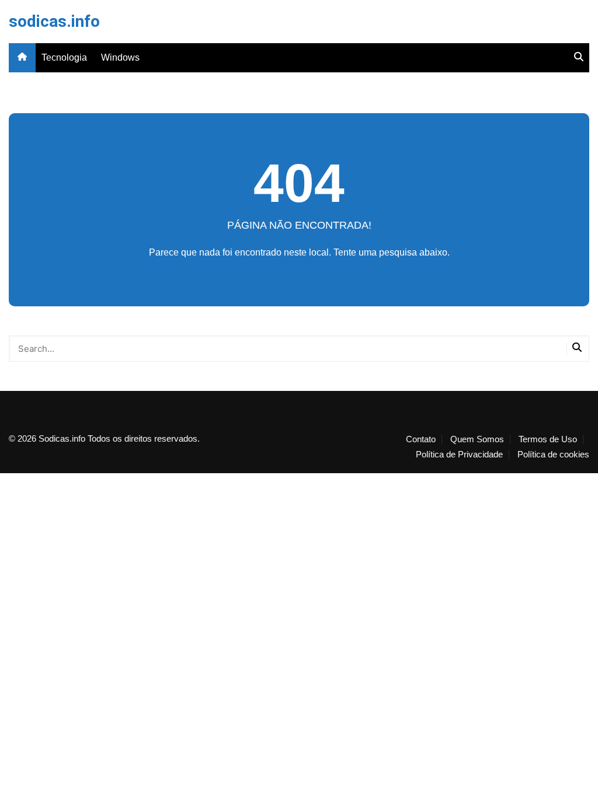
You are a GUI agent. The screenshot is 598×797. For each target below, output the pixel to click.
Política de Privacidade (459, 454)
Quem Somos (477, 439)
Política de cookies (553, 454)
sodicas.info (54, 21)
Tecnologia (64, 57)
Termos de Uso (548, 439)
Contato (421, 439)
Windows (120, 57)
